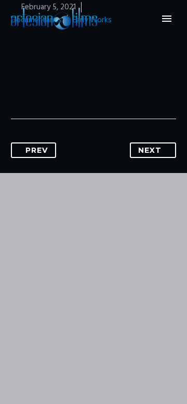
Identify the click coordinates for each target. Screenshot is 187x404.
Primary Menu (166, 18)
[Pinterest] (59, 86)
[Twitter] (39, 86)
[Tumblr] (79, 86)
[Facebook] (20, 86)
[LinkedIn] (98, 86)
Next (150, 150)
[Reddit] (118, 86)
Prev (36, 150)
